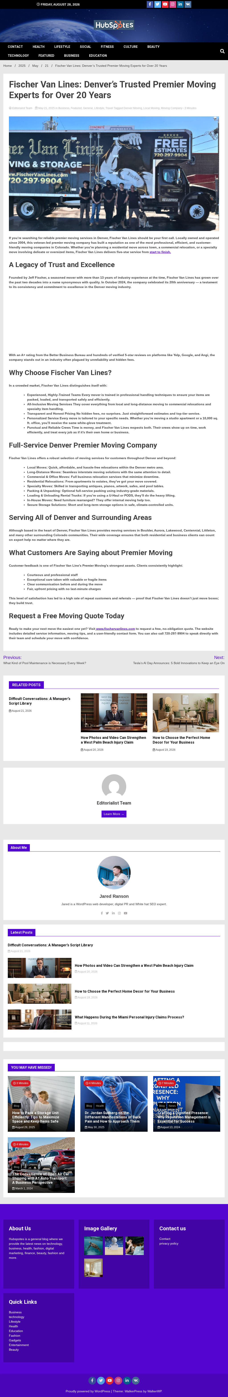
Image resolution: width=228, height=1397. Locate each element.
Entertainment (19, 1345)
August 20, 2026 (93, 749)
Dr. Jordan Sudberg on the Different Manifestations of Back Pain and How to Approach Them (113, 1117)
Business (71, 55)
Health (39, 47)
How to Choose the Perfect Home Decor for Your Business (181, 740)
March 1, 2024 (24, 1188)
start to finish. (160, 252)
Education (98, 55)
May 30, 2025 (95, 1127)
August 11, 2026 (87, 1023)
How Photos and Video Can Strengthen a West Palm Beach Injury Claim (113, 740)
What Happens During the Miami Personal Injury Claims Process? (129, 1017)
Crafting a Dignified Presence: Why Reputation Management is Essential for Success (184, 1117)
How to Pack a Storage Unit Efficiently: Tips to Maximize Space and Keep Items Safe (35, 1117)
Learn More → (114, 814)
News (172, 1105)
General (88, 108)
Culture (131, 47)
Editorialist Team (22, 108)
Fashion (14, 1335)
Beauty (153, 47)
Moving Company (171, 108)
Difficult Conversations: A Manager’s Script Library (50, 945)
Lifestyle (62, 47)
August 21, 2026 (21, 710)
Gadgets (15, 1340)
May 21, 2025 (46, 108)
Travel (109, 108)
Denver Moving (133, 108)
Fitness (107, 47)
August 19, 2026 (165, 749)
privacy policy (168, 1243)
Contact (15, 47)
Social (85, 47)
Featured (46, 55)
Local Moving (151, 108)
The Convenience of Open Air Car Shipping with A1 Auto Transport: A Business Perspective (40, 1178)
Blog (16, 1105)
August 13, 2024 (170, 1127)
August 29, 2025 (25, 1127)
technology (18, 55)
